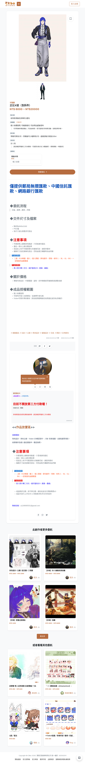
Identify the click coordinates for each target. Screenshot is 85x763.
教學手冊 (43, 759)
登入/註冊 (74, 4)
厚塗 (58, 333)
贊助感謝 (18, 759)
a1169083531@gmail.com (30, 506)
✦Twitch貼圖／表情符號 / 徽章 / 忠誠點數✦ (61, 736)
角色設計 (36, 333)
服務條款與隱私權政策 (63, 759)
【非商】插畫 (50, 620)
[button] (79, 758)
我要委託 (41, 172)
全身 (23, 333)
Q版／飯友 (13, 736)
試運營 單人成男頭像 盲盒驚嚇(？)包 (22, 686)
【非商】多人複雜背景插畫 (55, 570)
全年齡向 (65, 333)
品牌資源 (51, 759)
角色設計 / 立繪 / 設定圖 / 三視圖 (21, 570)
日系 (52, 333)
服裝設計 (45, 333)
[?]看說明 (18, 122)
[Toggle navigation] (19, 4)
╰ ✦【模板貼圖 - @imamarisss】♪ (58, 686)
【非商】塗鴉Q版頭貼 (17, 620)
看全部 (42, 636)
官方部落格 (26, 759)
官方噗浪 (35, 759)
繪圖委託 (16, 333)
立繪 (29, 333)
